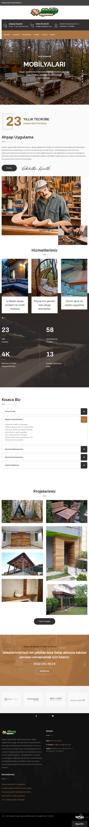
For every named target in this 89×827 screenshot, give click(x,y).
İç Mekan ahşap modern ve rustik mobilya (16, 791)
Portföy (44, 35)
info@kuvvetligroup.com (62, 748)
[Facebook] (36, 719)
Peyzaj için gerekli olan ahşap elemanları (14, 308)
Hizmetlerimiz (26, 35)
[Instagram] (53, 719)
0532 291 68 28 (56, 744)
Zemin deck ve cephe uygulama (13, 799)
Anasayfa (6, 35)
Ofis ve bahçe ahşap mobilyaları (13, 803)
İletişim (52, 35)
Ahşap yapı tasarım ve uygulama (13, 787)
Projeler (36, 35)
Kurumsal (16, 35)
